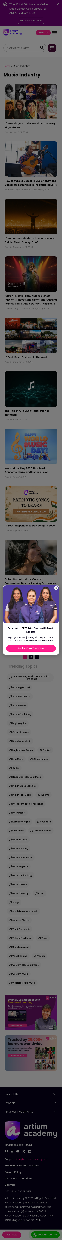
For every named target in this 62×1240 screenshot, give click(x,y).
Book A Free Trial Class (31, 648)
